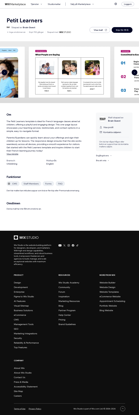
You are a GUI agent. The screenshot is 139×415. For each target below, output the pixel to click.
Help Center (65, 315)
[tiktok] (77, 245)
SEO (16, 328)
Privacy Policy (35, 409)
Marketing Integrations (25, 333)
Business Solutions (23, 310)
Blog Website (106, 310)
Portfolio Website (108, 305)
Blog (61, 305)
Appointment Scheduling (112, 301)
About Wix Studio (23, 372)
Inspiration (64, 296)
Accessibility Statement (26, 386)
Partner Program (67, 310)
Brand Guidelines (67, 324)
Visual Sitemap (21, 305)
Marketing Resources (69, 301)
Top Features (20, 347)
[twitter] (64, 245)
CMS (16, 319)
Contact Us (19, 377)
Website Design (107, 287)
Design (17, 282)
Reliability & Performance (26, 342)
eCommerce (20, 315)
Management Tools (24, 324)
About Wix (19, 368)
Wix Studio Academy (69, 282)
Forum (62, 291)
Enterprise (19, 291)
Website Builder (107, 282)
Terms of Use (19, 409)
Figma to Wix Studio (24, 296)
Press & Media (21, 382)
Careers (18, 395)
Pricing (62, 319)
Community (64, 287)
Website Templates (109, 291)
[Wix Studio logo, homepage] (26, 237)
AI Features (20, 301)
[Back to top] (122, 408)
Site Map (18, 391)
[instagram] (68, 245)
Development (21, 287)
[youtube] (60, 245)
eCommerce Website (110, 296)
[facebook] (73, 245)
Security (18, 338)
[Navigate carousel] (4, 72)
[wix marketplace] (15, 4)
